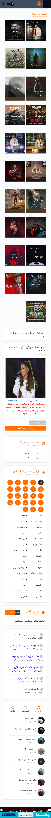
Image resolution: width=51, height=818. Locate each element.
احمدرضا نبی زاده (19, 590)
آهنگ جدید (40, 407)
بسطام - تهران (30, 718)
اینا (40, 515)
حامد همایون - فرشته (28, 790)
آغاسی (38, 590)
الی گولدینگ (21, 538)
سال (7, 612)
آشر (24, 556)
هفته (17, 612)
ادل (39, 579)
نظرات (12, 711)
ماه (12, 612)
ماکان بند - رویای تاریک (27, 780)
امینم (23, 596)
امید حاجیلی (36, 521)
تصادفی (25, 711)
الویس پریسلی (20, 550)
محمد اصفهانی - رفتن (27, 738)
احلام (24, 532)
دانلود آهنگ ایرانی (33, 453)
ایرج (24, 585)
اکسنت (23, 521)
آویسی (38, 585)
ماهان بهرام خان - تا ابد (27, 759)
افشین (38, 527)
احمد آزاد (22, 515)
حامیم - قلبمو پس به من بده (25, 769)
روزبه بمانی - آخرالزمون (27, 749)
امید (39, 532)
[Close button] (49, 810)
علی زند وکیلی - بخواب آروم (25, 728)
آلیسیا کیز (37, 596)
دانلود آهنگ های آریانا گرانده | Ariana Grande (27, 349)
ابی (24, 544)
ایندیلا (38, 556)
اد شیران (37, 561)
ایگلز (24, 579)
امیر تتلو (37, 538)
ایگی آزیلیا (37, 544)
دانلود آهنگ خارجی (33, 457)
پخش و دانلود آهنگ (25, 428)
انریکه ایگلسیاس (19, 567)
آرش (24, 561)
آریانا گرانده (21, 573)
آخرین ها (38, 711)
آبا (40, 550)
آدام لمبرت (21, 527)
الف (41, 482)
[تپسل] (1, 810)
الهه (39, 567)
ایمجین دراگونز (35, 573)
